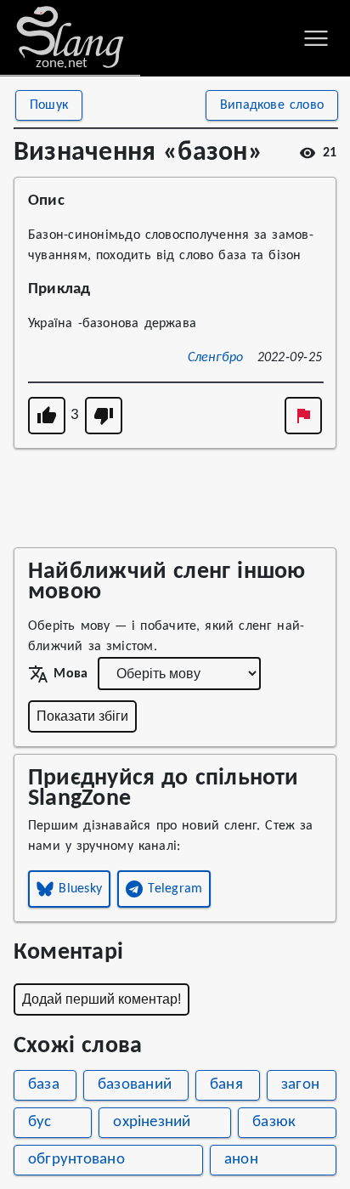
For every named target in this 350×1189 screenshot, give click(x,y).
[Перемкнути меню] (316, 38)
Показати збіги (82, 716)
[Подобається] (46, 415)
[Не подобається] (103, 415)
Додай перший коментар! (101, 999)
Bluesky (80, 889)
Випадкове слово (272, 105)
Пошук (49, 105)
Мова (71, 674)
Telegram (175, 889)
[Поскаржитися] (303, 415)
